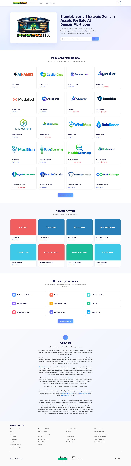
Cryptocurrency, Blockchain (101, 434)
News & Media (69, 441)
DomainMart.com (44, 367)
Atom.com (70, 378)
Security (40, 436)
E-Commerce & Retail (43, 429)
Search (95, 39)
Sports (40, 444)
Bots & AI (68, 431)
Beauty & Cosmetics (99, 441)
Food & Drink (13, 439)
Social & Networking (99, 439)
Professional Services (15, 444)
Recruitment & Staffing (100, 436)
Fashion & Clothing (99, 431)
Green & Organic (70, 439)
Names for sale (50, 3)
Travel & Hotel (13, 434)
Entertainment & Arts (43, 439)
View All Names (64, 195)
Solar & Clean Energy (15, 447)
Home (41, 3)
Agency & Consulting (71, 429)
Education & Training (99, 429)
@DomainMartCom (67, 393)
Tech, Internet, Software (16, 429)
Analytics (12, 441)
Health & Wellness (42, 431)
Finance (12, 431)
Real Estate (13, 436)
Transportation (70, 436)
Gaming (68, 434)
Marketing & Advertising (44, 434)
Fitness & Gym (41, 441)
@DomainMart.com (84, 393)
